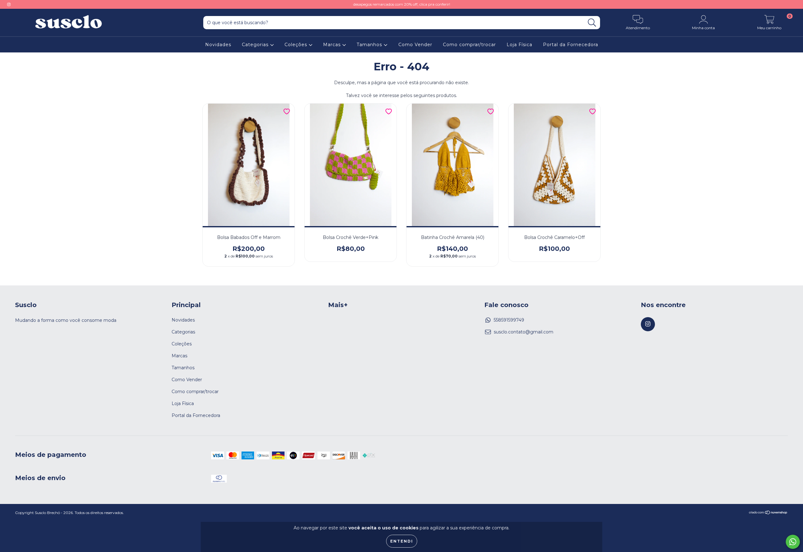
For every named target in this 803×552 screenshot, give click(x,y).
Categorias (256, 44)
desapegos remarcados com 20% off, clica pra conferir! (401, 4)
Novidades (218, 44)
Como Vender (415, 44)
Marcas (332, 44)
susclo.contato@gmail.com (523, 332)
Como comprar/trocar (469, 44)
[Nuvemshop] (768, 513)
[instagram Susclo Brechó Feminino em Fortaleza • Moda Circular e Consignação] (9, 4)
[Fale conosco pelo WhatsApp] (793, 542)
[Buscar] (592, 22)
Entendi (401, 541)
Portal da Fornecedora (570, 44)
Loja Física (519, 44)
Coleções (297, 44)
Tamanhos (370, 44)
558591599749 (509, 320)
